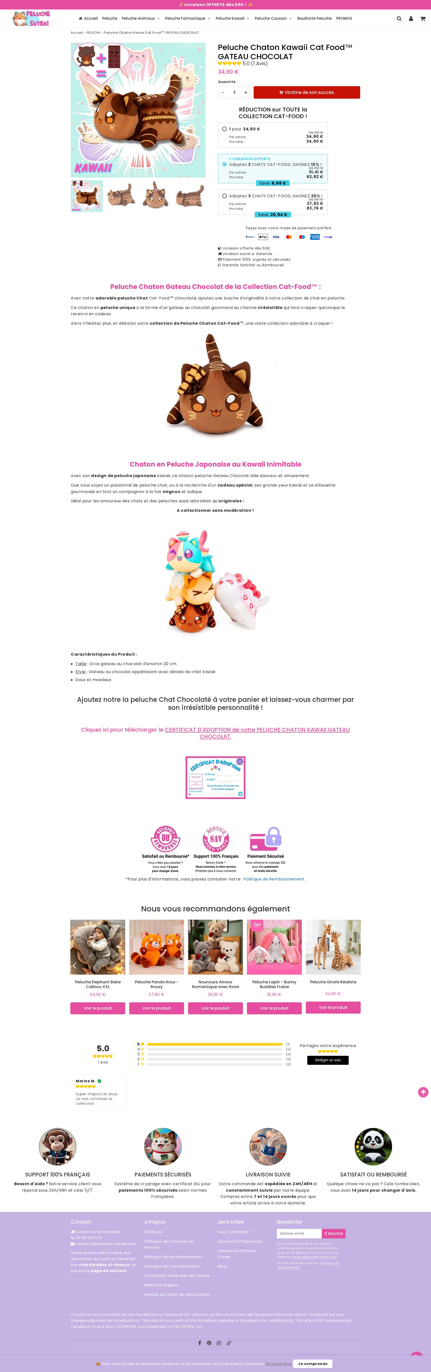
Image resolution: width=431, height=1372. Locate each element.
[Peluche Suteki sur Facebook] (200, 1343)
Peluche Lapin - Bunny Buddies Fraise (274, 984)
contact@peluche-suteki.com (106, 1243)
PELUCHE (93, 32)
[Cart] (422, 18)
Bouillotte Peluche (314, 18)
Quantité (227, 81)
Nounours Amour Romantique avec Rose (215, 984)
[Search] (399, 18)
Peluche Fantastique (185, 18)
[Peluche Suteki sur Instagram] (219, 1343)
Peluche (109, 18)
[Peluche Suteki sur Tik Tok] (229, 1344)
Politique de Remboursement (274, 879)
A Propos (153, 1231)
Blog (222, 1266)
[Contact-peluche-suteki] (215, 872)
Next (200, 108)
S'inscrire (333, 1233)
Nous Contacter (234, 1231)
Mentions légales (161, 1285)
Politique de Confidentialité (172, 1266)
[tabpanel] (87, 196)
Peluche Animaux (138, 18)
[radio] (272, 135)
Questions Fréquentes (240, 1241)
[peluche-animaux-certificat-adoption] (215, 798)
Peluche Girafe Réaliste (333, 982)
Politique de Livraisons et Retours (169, 1244)
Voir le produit (98, 1008)
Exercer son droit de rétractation (177, 1294)
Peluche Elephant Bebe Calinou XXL (98, 984)
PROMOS (344, 18)
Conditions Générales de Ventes (177, 1275)
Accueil (91, 18)
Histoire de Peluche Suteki (237, 1253)
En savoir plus (278, 1363)
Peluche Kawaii (230, 18)
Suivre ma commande (98, 1231)
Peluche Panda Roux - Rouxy (157, 984)
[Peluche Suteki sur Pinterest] (210, 1343)
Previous (77, 108)
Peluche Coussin (271, 18)
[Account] (411, 18)
